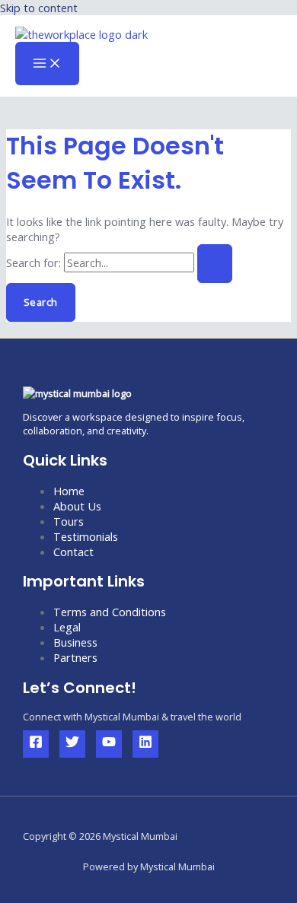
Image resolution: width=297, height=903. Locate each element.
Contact (73, 551)
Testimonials (85, 536)
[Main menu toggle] (47, 64)
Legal (67, 626)
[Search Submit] (214, 263)
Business (75, 642)
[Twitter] (72, 744)
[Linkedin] (145, 744)
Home (69, 490)
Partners (75, 657)
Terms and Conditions (109, 611)
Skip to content (39, 7)
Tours (68, 521)
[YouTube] (109, 744)
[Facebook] (36, 744)
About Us (77, 506)
